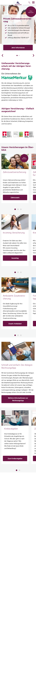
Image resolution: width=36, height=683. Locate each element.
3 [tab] (21, 209)
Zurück (2, 55)
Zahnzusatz (15, 197)
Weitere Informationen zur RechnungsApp (18, 399)
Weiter (33, 55)
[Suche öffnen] (30, 2)
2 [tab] (19, 55)
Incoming (15, 258)
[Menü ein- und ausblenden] (33, 2)
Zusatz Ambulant (15, 323)
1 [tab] (17, 55)
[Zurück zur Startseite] (18, 3)
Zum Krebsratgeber (15, 458)
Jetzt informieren (18, 47)
